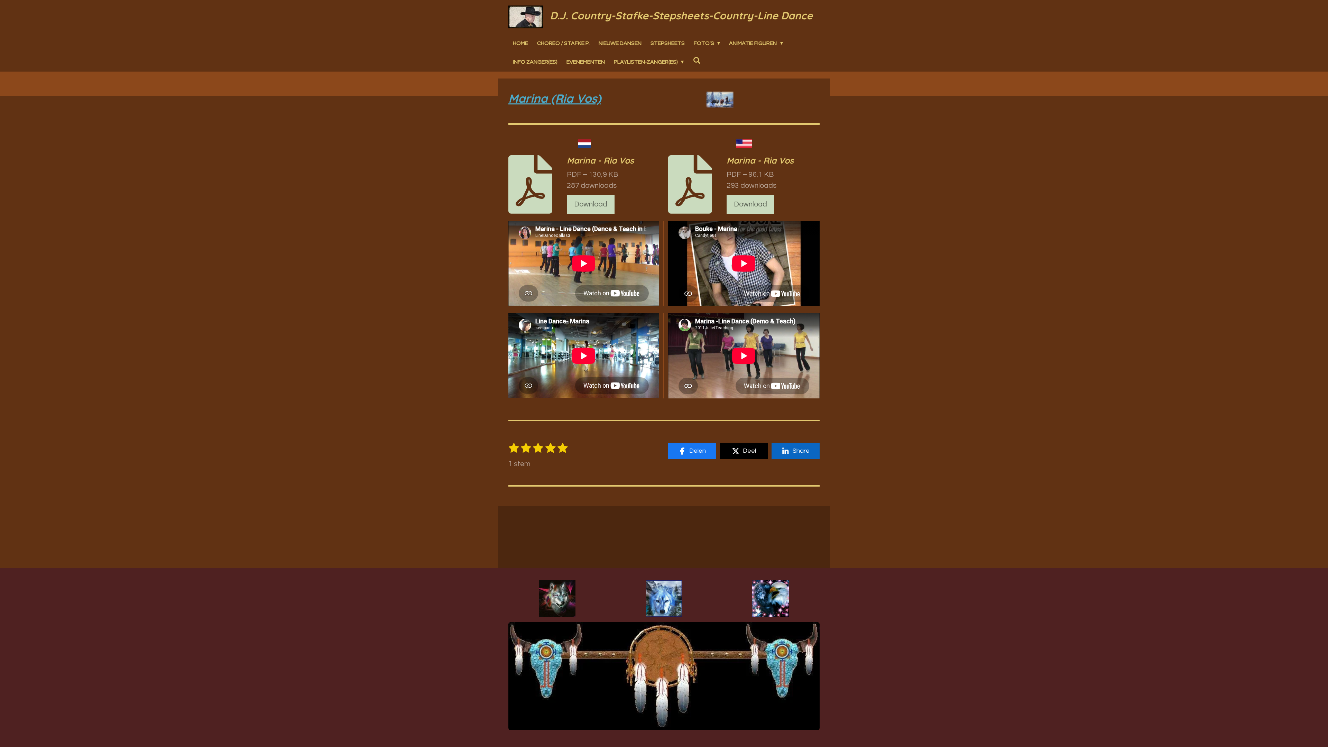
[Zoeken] (696, 60)
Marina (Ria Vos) (554, 98)
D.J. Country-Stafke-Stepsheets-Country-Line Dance (681, 15)
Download (590, 204)
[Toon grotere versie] (557, 598)
